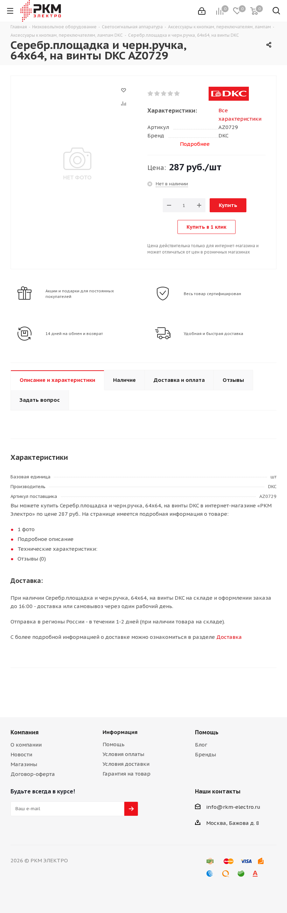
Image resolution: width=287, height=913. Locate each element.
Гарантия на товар (126, 773)
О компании (26, 744)
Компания (24, 732)
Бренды (205, 754)
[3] (164, 94)
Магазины (23, 764)
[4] (170, 94)
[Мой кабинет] (201, 11)
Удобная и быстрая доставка (213, 333)
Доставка (229, 637)
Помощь (114, 744)
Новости (21, 754)
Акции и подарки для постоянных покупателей (80, 293)
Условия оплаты (123, 754)
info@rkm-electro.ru (233, 807)
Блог (201, 744)
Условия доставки (126, 764)
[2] (157, 94)
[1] (150, 94)
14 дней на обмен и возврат (74, 333)
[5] (177, 94)
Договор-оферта (32, 774)
